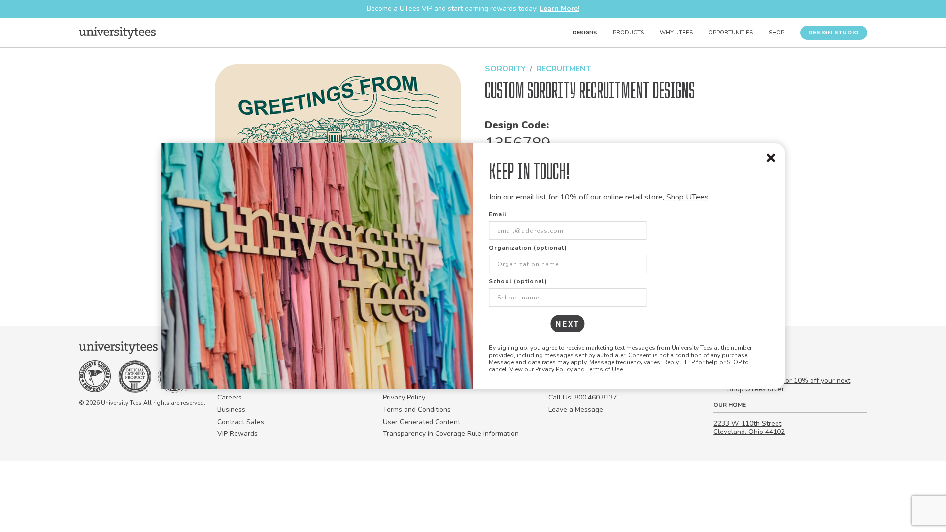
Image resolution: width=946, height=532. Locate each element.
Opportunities (731, 32)
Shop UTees (687, 197)
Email (498, 214)
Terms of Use (604, 369)
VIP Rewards (237, 433)
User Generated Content (421, 422)
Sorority (505, 69)
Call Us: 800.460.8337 (582, 397)
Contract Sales (240, 422)
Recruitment (563, 69)
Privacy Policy (554, 369)
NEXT (568, 324)
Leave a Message (575, 409)
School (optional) (518, 281)
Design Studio (833, 32)
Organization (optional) (528, 248)
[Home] (117, 32)
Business (231, 409)
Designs (585, 32)
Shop (776, 32)
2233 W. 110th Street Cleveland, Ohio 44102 (749, 427)
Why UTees (676, 32)
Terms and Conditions (417, 409)
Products (628, 32)
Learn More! (559, 8)
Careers (229, 397)
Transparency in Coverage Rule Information (451, 433)
